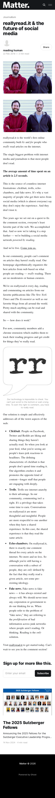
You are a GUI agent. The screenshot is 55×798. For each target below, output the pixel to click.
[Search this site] (44, 4)
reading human (13, 50)
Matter (23, 763)
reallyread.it (15, 645)
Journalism (9, 17)
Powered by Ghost (28, 774)
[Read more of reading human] (7, 43)
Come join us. (28, 248)
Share (46, 47)
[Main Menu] (50, 5)
